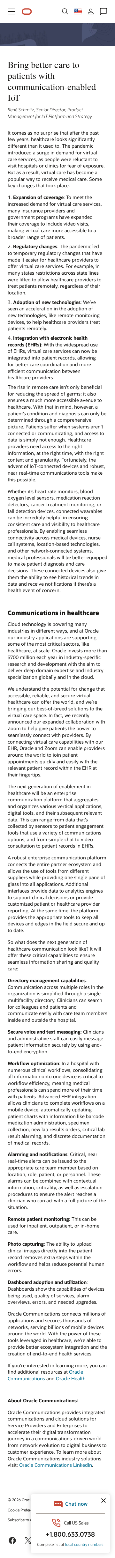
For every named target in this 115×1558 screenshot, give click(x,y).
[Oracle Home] (26, 11)
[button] (11, 11)
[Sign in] (91, 11)
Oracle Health (71, 1378)
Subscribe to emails (24, 1519)
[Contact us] (103, 11)
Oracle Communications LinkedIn (55, 1465)
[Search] (65, 11)
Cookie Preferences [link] (24, 1509)
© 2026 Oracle (20, 1499)
